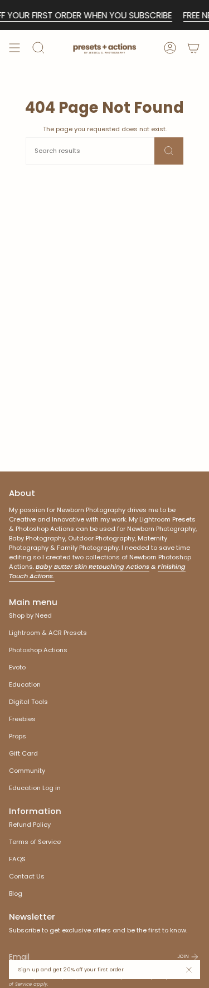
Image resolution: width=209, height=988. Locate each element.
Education (25, 684)
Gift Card (23, 753)
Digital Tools (28, 701)
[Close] (189, 969)
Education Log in (35, 787)
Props (17, 736)
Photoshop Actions (38, 650)
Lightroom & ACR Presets (48, 632)
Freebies (22, 718)
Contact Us (27, 876)
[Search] (168, 151)
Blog (15, 893)
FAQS (17, 859)
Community (27, 770)
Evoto (17, 667)
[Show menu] (14, 48)
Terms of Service (35, 841)
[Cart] (193, 48)
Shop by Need (30, 615)
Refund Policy (30, 824)
